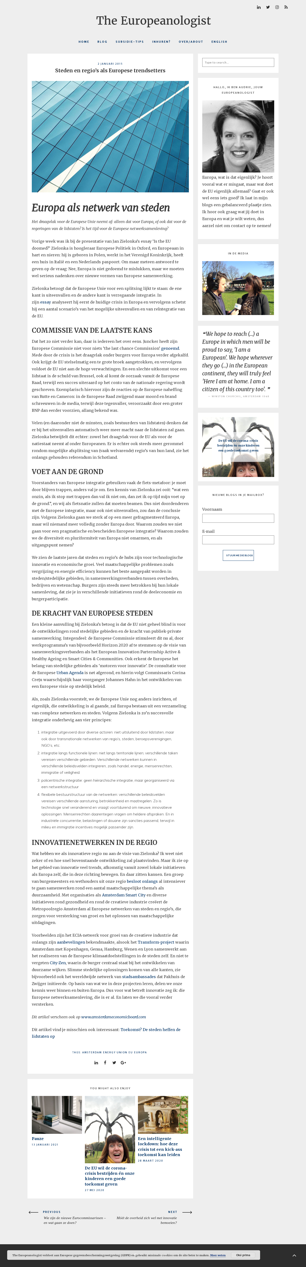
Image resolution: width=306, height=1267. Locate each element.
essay (45, 302)
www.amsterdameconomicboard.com (114, 1017)
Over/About (191, 41)
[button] (211, 448)
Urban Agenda (69, 672)
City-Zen (58, 962)
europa (140, 1052)
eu (131, 1052)
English (220, 41)
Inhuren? (161, 41)
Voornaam (212, 509)
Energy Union (115, 1052)
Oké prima (243, 1255)
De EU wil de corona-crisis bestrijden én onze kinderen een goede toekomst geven (238, 445)
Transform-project (156, 942)
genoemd (170, 348)
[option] (238, 447)
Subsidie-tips (130, 41)
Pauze (38, 1138)
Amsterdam (92, 1052)
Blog (103, 41)
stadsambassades (139, 976)
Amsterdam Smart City (124, 895)
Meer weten (218, 1255)
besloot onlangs (142, 881)
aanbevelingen (71, 942)
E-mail (208, 531)
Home (84, 41)
